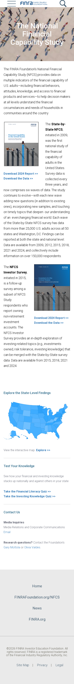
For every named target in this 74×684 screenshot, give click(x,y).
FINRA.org (37, 619)
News (37, 608)
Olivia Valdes (32, 547)
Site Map (23, 665)
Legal (59, 665)
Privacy (42, 665)
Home (37, 586)
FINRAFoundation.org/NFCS (37, 597)
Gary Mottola (12, 547)
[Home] (33, 3)
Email (7, 532)
